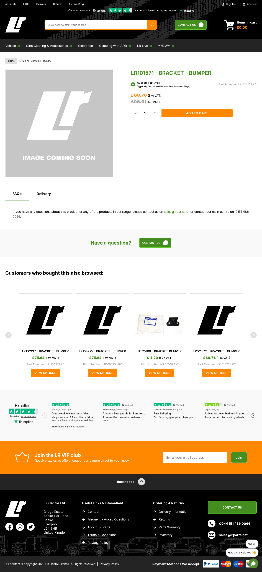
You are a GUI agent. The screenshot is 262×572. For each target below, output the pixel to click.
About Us (10, 4)
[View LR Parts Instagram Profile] (20, 526)
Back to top (125, 482)
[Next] (253, 335)
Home (11, 61)
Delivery (41, 4)
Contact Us (187, 24)
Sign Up (231, 4)
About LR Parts (99, 527)
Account (252, 4)
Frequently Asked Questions (108, 519)
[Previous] (8, 335)
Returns (57, 4)
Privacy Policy (98, 543)
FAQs (26, 4)
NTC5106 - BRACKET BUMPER (160, 351)
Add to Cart (197, 113)
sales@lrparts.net (176, 212)
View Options (45, 373)
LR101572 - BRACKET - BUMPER (216, 351)
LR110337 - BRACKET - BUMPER (45, 351)
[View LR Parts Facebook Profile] (9, 526)
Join (239, 457)
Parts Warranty (170, 527)
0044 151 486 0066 (234, 523)
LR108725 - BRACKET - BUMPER (102, 351)
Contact (93, 512)
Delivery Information (173, 512)
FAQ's (17, 194)
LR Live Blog (76, 4)
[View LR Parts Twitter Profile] (31, 526)
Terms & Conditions (102, 535)
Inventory (166, 535)
